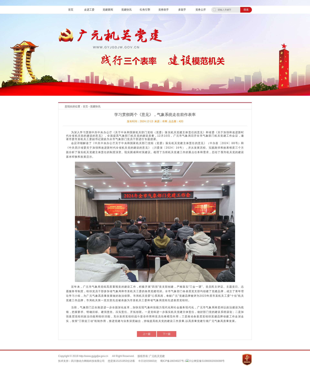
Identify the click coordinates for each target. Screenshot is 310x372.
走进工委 (89, 9)
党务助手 (163, 9)
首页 (70, 9)
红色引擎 (145, 9)
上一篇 (146, 334)
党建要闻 (108, 9)
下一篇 (166, 334)
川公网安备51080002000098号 (207, 361)
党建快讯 (126, 9)
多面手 (182, 9)
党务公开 (201, 9)
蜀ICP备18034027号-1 (173, 361)
